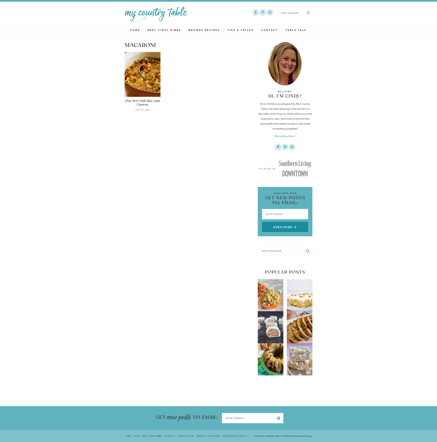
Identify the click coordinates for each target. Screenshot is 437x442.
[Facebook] (255, 12)
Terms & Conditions (208, 436)
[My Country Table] (156, 13)
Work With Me (186, 436)
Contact (269, 30)
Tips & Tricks (240, 30)
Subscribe (283, 227)
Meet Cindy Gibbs (164, 30)
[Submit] (308, 13)
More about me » (285, 136)
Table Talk (296, 30)
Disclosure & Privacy (235, 436)
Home (135, 30)
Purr (310, 436)
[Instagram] (270, 12)
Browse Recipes (204, 30)
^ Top (128, 436)
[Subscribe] (278, 418)
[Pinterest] (262, 12)
